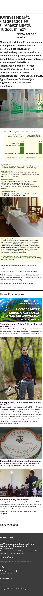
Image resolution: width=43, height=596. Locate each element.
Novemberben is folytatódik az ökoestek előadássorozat (21, 325)
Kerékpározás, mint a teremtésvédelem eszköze (20, 403)
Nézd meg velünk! (7, 537)
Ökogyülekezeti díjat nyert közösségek (20, 461)
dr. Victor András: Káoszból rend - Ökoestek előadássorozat (18, 545)
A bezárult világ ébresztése (14, 499)
